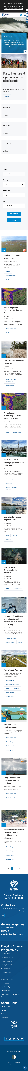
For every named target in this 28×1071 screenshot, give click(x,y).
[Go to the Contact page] (3, 915)
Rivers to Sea (5, 983)
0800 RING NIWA (7, 928)
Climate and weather (11, 328)
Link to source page (14, 260)
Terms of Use (14, 1065)
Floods (7, 280)
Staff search (4, 1014)
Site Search (4, 1010)
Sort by (5, 201)
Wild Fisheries (5, 991)
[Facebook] (27, 10)
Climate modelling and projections (11, 488)
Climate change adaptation (12, 479)
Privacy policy (17, 1062)
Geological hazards (11, 275)
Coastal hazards (17, 432)
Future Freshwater (6, 961)
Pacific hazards (10, 385)
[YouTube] (27, 22)
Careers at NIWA (6, 1006)
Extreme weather (10, 802)
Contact (9, 1062)
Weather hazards (10, 642)
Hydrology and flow (11, 638)
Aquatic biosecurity (7, 979)
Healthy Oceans (6, 972)
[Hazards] (25, 51)
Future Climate (5, 954)
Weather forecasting (11, 798)
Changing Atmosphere (8, 957)
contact (19, 911)
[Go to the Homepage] (5, 15)
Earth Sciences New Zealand (13, 9)
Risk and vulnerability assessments (11, 380)
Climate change (10, 680)
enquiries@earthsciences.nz (12, 934)
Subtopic (6, 180)
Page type (6, 190)
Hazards (7, 96)
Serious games (10, 750)
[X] (27, 19)
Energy (20, 642)
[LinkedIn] (27, 16)
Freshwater (16, 688)
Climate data (9, 483)
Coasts (7, 588)
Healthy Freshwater (7, 965)
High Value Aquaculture (8, 987)
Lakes (7, 535)
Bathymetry (8, 539)
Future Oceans (5, 968)
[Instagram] (27, 13)
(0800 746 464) (7, 931)
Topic (5, 169)
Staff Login (4, 1018)
